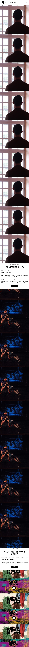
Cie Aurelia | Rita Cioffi (9, 559)
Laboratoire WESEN (14, 267)
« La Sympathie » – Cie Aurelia (14, 553)
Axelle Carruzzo (10, 2)
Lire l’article (14, 285)
